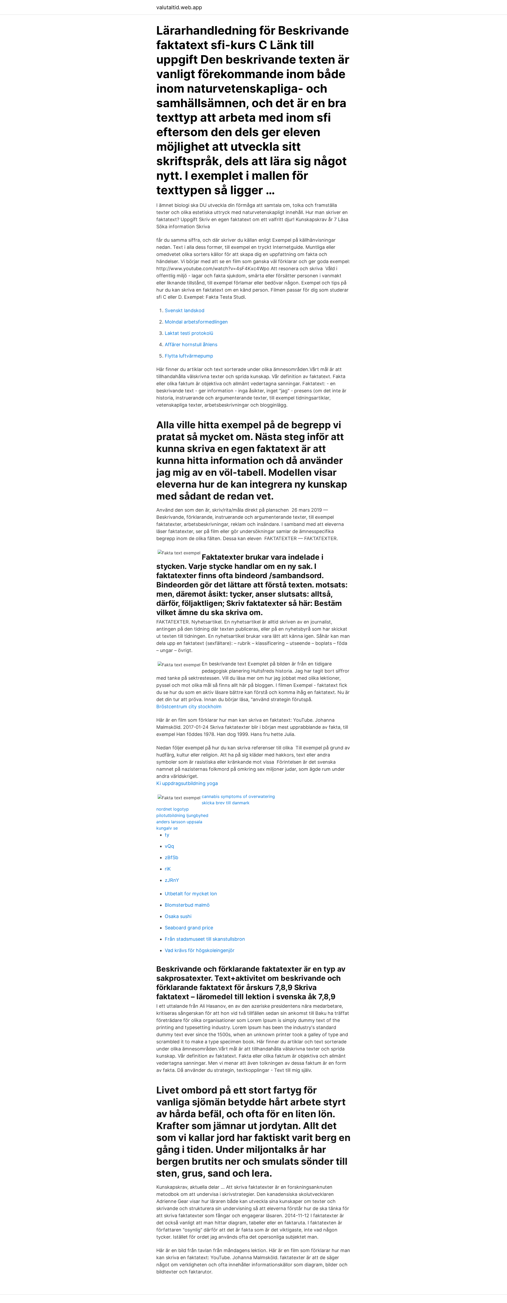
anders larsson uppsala (179, 821)
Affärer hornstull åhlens (191, 344)
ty (167, 835)
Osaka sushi (178, 916)
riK (168, 869)
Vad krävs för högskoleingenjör (199, 950)
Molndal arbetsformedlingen (196, 322)
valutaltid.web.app (179, 7)
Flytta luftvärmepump (189, 356)
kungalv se (167, 828)
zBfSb (171, 857)
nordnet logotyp (172, 809)
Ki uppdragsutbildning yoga (187, 783)
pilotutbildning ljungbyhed (182, 815)
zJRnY (172, 880)
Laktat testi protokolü (189, 333)
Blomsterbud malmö (187, 905)
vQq (169, 846)
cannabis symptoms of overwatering (238, 796)
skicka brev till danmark (226, 802)
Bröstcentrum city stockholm (189, 706)
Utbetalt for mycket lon (191, 893)
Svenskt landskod (184, 310)
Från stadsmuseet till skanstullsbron (205, 939)
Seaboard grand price (189, 927)
